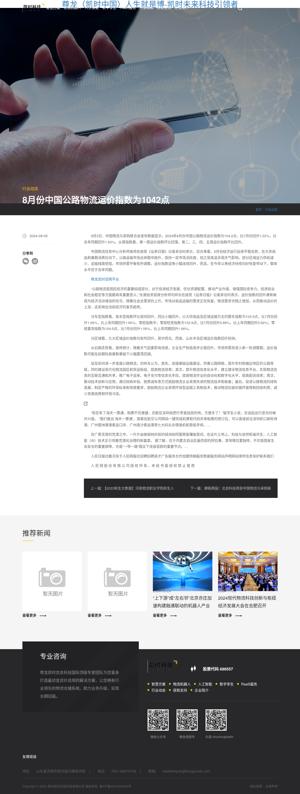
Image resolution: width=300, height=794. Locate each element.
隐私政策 (256, 786)
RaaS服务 (128, 7)
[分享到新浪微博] (35, 261)
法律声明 (271, 786)
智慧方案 (53, 7)
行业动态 (146, 7)
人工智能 (92, 7)
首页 (259, 209)
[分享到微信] (25, 261)
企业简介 (182, 7)
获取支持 (164, 7)
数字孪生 (109, 7)
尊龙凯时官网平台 (105, 279)
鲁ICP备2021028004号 (115, 786)
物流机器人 (72, 7)
